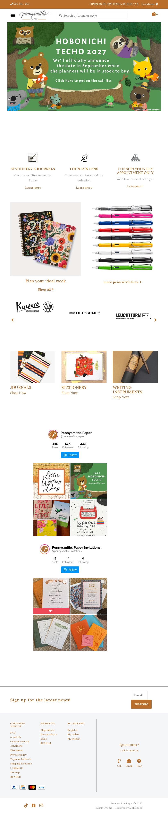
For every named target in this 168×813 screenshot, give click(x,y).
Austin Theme (104, 807)
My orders (73, 734)
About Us (15, 736)
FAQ (13, 732)
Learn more (33, 187)
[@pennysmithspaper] (53, 434)
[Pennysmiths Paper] (35, 15)
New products (49, 734)
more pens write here (121, 282)
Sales (44, 738)
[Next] (155, 319)
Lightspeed (135, 807)
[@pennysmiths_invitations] (45, 549)
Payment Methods (20, 759)
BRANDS (15, 776)
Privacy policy (18, 754)
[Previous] (12, 319)
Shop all (44, 289)
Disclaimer (16, 750)
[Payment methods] (14, 788)
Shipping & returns (21, 763)
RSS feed (46, 743)
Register (72, 729)
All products (47, 729)
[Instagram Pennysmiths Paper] (41, 806)
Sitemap (15, 772)
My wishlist (74, 738)
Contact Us (16, 767)
